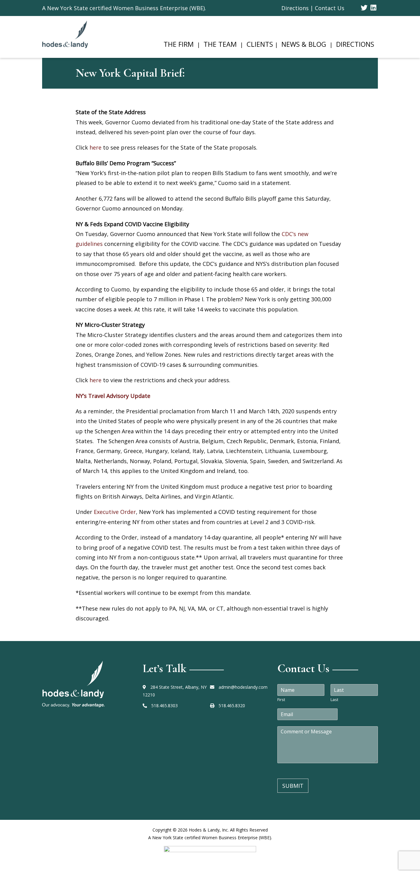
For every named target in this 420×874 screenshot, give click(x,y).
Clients (260, 44)
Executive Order (115, 511)
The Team (220, 44)
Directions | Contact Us (312, 8)
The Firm (179, 44)
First (281, 699)
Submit (292, 785)
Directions (355, 44)
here (95, 147)
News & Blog (303, 44)
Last (334, 699)
